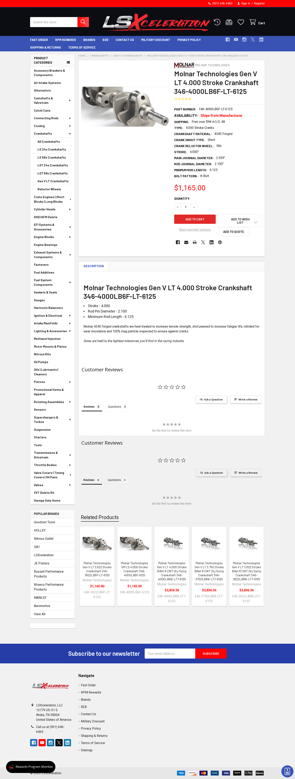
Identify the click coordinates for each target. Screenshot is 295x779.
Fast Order (39, 40)
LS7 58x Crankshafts (53, 173)
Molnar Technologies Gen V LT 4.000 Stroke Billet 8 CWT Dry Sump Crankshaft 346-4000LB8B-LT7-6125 (172, 571)
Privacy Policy (189, 40)
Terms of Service (82, 47)
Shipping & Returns (45, 47)
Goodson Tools (44, 522)
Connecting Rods (46, 118)
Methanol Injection (47, 338)
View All (39, 614)
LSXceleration (44, 555)
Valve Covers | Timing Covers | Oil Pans (49, 475)
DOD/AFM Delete (45, 217)
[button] (240, 221)
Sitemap (87, 750)
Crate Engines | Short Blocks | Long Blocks (49, 199)
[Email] (186, 242)
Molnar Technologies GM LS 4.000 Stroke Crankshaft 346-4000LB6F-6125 (134, 569)
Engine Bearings (45, 244)
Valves (38, 485)
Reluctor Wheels (49, 189)
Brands (89, 40)
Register (259, 3)
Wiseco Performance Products (49, 587)
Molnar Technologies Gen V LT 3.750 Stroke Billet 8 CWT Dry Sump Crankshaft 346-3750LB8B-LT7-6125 (209, 571)
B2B (105, 40)
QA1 (37, 547)
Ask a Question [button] (213, 399)
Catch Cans (42, 110)
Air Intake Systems (47, 83)
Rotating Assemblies (49, 402)
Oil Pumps (41, 362)
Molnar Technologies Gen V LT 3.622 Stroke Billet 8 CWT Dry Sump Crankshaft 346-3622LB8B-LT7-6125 (246, 571)
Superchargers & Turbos (46, 419)
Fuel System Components (43, 282)
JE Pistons (41, 563)
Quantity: (182, 198)
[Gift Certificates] (230, 22)
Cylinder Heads (44, 209)
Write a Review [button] (247, 399)
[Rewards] (30, 767)
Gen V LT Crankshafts (53, 181)
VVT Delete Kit (44, 492)
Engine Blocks (44, 237)
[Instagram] (244, 39)
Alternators (42, 90)
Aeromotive (42, 606)
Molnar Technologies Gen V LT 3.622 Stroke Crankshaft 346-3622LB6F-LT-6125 (97, 569)
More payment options (195, 230)
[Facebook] (227, 39)
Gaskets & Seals (45, 292)
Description (94, 266)
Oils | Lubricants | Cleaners (46, 372)
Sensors (40, 409)
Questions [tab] (114, 406)
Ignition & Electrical (48, 315)
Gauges (39, 300)
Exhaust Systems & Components (48, 255)
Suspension (42, 429)
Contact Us (125, 40)
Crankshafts (43, 133)
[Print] (194, 242)
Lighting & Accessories (50, 331)
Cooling (39, 126)
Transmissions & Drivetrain (46, 455)
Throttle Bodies (45, 465)
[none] (125, 107)
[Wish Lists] (241, 22)
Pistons (39, 382)
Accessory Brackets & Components (49, 73)
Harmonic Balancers (48, 308)
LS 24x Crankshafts (52, 149)
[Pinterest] (220, 242)
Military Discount (155, 40)
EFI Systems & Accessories (44, 227)
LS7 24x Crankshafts (53, 165)
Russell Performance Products (49, 574)
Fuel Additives (44, 272)
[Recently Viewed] (218, 22)
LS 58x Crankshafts (52, 157)
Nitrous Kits (42, 354)
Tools (38, 445)
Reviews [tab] (89, 406)
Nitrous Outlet (43, 539)
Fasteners (41, 264)
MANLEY (40, 598)
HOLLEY (40, 530)
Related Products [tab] (100, 517)
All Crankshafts (49, 141)
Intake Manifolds (46, 323)
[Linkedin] (261, 39)
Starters (40, 437)
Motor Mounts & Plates (50, 346)
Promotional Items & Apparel (49, 392)
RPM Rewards (65, 40)
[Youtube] (236, 39)
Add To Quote (233, 231)
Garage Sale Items (47, 500)
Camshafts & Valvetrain (43, 100)
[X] (252, 39)
